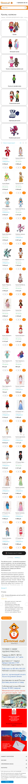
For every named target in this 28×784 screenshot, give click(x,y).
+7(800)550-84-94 (22, 3)
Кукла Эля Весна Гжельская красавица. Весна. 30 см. (20, 209)
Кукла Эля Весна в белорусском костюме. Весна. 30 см (21, 285)
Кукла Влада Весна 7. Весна (6, 183)
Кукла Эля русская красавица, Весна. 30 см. (7, 335)
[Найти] (25, 7)
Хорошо (7, 782)
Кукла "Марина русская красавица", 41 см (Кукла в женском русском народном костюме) (7, 285)
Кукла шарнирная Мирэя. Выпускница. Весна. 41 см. (21, 437)
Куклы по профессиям (14, 86)
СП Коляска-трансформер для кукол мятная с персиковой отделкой (7, 259)
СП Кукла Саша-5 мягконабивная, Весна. (7, 209)
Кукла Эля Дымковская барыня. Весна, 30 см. (20, 335)
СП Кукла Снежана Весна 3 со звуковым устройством (20, 538)
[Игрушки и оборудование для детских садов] (7, 2)
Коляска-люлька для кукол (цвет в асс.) (20, 234)
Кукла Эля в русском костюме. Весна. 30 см (6, 234)
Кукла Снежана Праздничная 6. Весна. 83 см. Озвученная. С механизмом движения (20, 487)
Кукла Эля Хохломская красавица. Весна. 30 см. (20, 310)
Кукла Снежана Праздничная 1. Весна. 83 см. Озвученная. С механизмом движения (6, 538)
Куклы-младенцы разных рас (14, 69)
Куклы (14, 34)
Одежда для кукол (14, 120)
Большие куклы (14, 51)
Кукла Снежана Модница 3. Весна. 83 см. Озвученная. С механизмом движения (6, 411)
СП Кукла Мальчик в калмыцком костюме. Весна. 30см (20, 462)
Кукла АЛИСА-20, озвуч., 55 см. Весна (21, 158)
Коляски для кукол (14, 138)
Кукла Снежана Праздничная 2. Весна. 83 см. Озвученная (20, 513)
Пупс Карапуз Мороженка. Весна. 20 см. (7, 386)
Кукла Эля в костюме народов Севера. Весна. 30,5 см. (20, 259)
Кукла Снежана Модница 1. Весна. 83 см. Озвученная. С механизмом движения (6, 462)
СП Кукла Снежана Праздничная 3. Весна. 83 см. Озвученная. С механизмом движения (20, 411)
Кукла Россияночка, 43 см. (20, 183)
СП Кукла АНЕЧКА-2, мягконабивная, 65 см (6, 158)
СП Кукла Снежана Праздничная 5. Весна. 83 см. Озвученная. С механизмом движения (7, 487)
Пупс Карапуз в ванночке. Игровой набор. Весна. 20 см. (20, 361)
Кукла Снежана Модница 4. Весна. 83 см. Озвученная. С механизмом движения (6, 437)
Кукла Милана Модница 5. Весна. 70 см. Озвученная (6, 310)
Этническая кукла (14, 103)
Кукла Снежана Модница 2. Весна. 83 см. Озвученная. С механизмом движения (20, 386)
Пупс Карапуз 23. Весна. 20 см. (7, 361)
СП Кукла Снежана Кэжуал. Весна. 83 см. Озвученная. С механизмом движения (6, 513)
